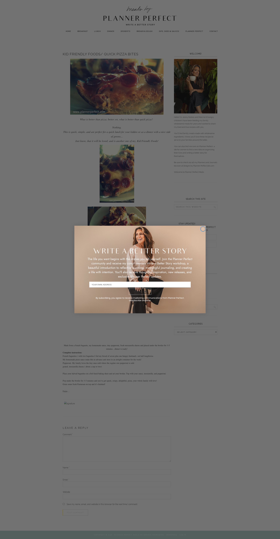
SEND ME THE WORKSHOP (140, 292)
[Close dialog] (203, 229)
